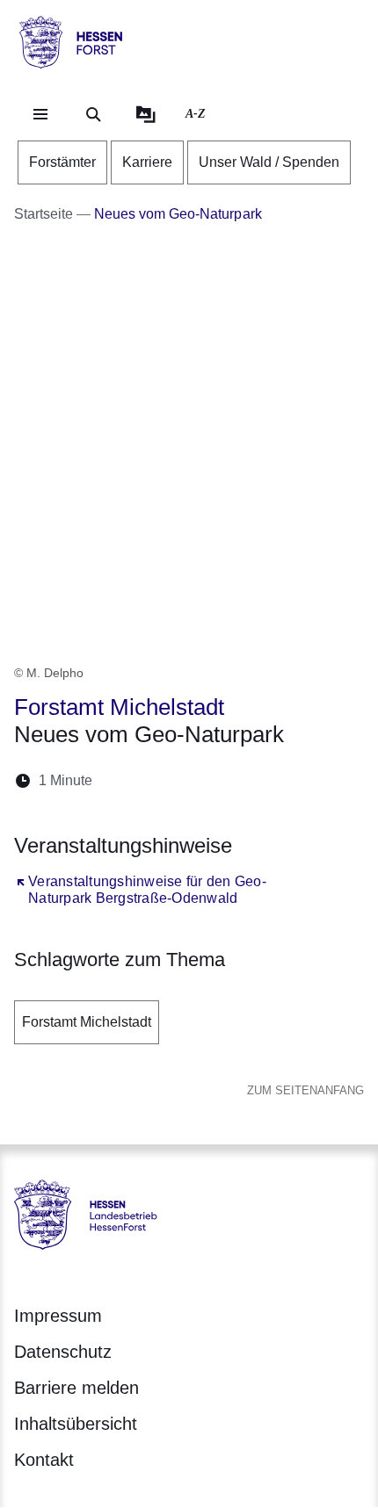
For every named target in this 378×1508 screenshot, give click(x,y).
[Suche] (93, 114)
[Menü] (40, 114)
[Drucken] (257, 780)
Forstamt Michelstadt (86, 1021)
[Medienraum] (146, 114)
